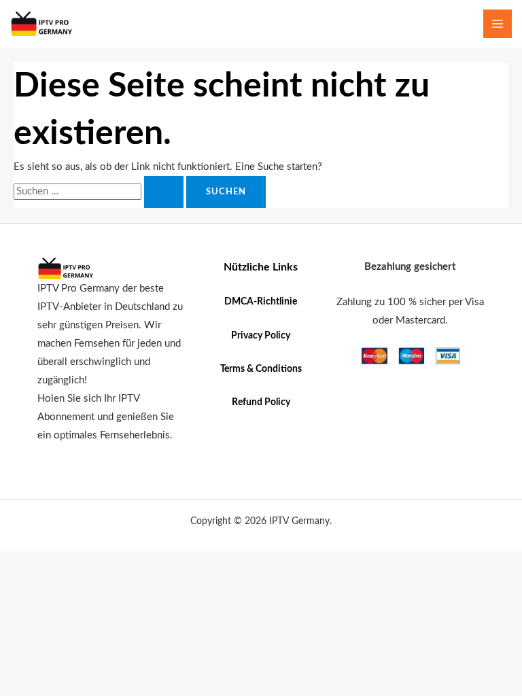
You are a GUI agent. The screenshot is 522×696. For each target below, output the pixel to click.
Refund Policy (261, 402)
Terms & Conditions (261, 369)
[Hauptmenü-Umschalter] (497, 24)
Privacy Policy (260, 336)
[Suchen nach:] (100, 191)
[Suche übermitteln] (164, 192)
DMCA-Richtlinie (260, 302)
